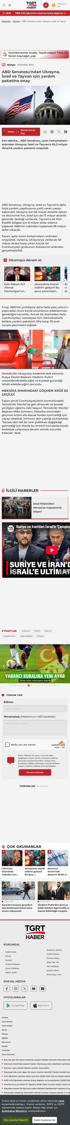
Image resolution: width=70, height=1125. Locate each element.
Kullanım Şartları (54, 950)
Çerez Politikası (12, 968)
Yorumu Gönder (35, 772)
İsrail (39, 204)
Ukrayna (28, 204)
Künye (8, 956)
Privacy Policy (53, 958)
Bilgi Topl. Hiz (53, 962)
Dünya (16, 21)
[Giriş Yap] (46, 5)
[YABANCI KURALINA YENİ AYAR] (35, 663)
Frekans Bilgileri (12, 964)
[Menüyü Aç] (9, 5)
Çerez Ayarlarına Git (44, 1120)
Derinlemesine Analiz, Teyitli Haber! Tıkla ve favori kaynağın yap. (37, 54)
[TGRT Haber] (31, 5)
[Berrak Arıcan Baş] (4, 132)
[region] (35, 1110)
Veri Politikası (53, 966)
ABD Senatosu (11, 204)
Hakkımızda (10, 952)
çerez (61, 1101)
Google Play (17, 1005)
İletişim (8, 960)
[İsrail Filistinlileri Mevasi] (16, 508)
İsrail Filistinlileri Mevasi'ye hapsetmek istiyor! (47, 507)
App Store (43, 1005)
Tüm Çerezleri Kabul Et (16, 1120)
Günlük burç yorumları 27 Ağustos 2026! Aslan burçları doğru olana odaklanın (41, 13)
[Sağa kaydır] (63, 280)
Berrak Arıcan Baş (28, 132)
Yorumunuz (29, 716)
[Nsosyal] (65, 131)
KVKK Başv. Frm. (54, 974)
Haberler (6, 21)
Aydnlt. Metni (53, 970)
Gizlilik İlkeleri (53, 954)
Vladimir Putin (42, 377)
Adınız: (8, 702)
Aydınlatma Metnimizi (14, 1111)
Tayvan (52, 204)
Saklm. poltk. (11, 972)
